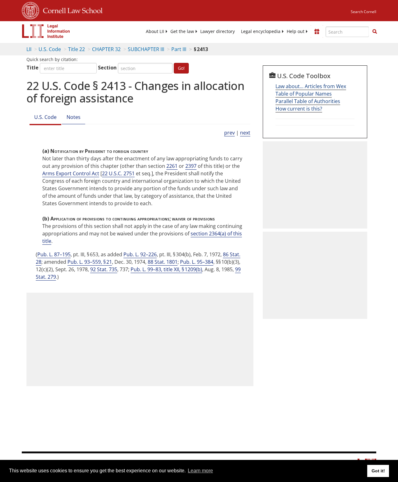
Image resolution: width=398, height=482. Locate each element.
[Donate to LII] (317, 31)
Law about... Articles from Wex (310, 86)
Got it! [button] (378, 470)
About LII (155, 31)
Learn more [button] (200, 470)
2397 (191, 166)
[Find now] (375, 32)
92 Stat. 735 (103, 269)
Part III (178, 49)
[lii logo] (46, 31)
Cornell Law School (71, 9)
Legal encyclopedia (260, 31)
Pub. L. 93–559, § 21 (89, 261)
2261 (172, 166)
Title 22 (76, 49)
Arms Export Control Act (70, 173)
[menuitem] (155, 31)
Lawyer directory (217, 31)
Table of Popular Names (303, 93)
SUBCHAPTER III (146, 49)
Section (107, 67)
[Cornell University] (30, 9)
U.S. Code (50, 49)
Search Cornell (363, 11)
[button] (375, 31)
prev (229, 132)
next (245, 132)
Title (32, 67)
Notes (74, 117)
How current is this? (298, 108)
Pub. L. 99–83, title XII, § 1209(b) (166, 269)
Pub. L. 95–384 (196, 261)
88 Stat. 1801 (163, 261)
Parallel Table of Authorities (307, 101)
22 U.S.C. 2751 (118, 173)
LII (28, 49)
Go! (181, 68)
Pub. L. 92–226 (140, 254)
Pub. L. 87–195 (54, 254)
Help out (295, 31)
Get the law (182, 31)
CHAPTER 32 (106, 49)
